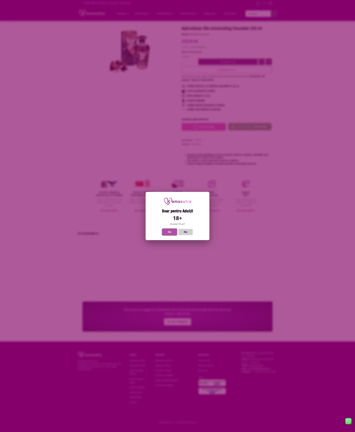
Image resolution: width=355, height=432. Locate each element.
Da (169, 232)
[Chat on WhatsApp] (348, 421)
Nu (185, 232)
